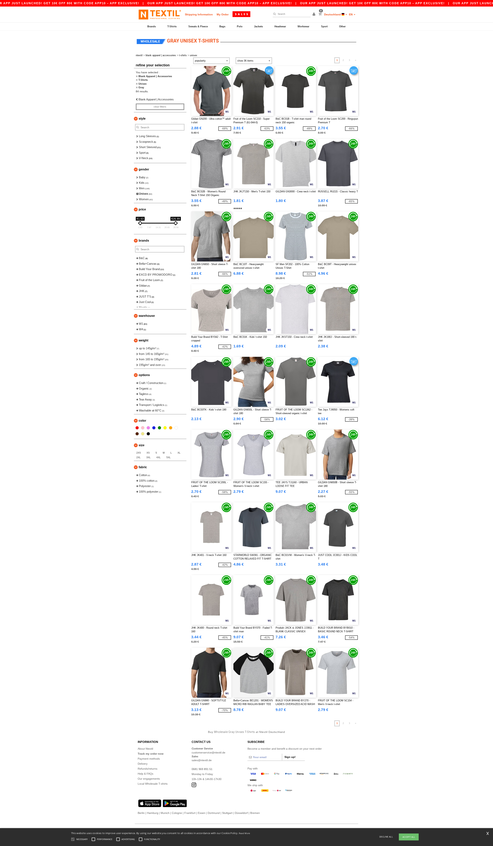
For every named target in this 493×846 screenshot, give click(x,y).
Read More (244, 833)
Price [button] (142, 209)
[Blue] (154, 428)
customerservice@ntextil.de (208, 752)
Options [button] (144, 375)
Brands (151, 26)
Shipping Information (199, 14)
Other (342, 26)
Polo (239, 26)
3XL (148, 457)
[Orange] (170, 428)
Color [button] (142, 420)
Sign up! (290, 756)
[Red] (137, 428)
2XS (138, 452)
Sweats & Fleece (198, 26)
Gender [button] (144, 169)
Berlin (141, 812)
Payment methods (149, 758)
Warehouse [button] (147, 315)
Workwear (303, 26)
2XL (138, 457)
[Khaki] (142, 434)
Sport (324, 26)
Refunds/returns (147, 768)
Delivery (143, 763)
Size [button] (141, 445)
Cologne (177, 812)
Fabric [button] (143, 467)
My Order (223, 14)
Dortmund (214, 812)
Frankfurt (189, 812)
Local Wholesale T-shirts (153, 783)
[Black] (148, 434)
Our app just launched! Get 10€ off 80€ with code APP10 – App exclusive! (219, 3)
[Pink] (142, 428)
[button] (314, 14)
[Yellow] (165, 428)
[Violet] (148, 428)
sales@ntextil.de (202, 760)
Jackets (258, 26)
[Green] (159, 428)
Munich (165, 812)
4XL (158, 457)
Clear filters (160, 106)
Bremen (255, 812)
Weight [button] (143, 340)
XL (179, 452)
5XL (168, 457)
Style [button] (142, 118)
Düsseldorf (241, 812)
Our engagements (149, 778)
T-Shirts (172, 26)
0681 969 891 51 (202, 769)
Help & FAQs (145, 773)
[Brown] (137, 434)
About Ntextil (145, 748)
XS (148, 452)
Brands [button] (144, 240)
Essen (201, 812)
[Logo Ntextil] (160, 14)
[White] (176, 428)
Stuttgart (227, 812)
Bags (222, 26)
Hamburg (152, 812)
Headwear (280, 26)
